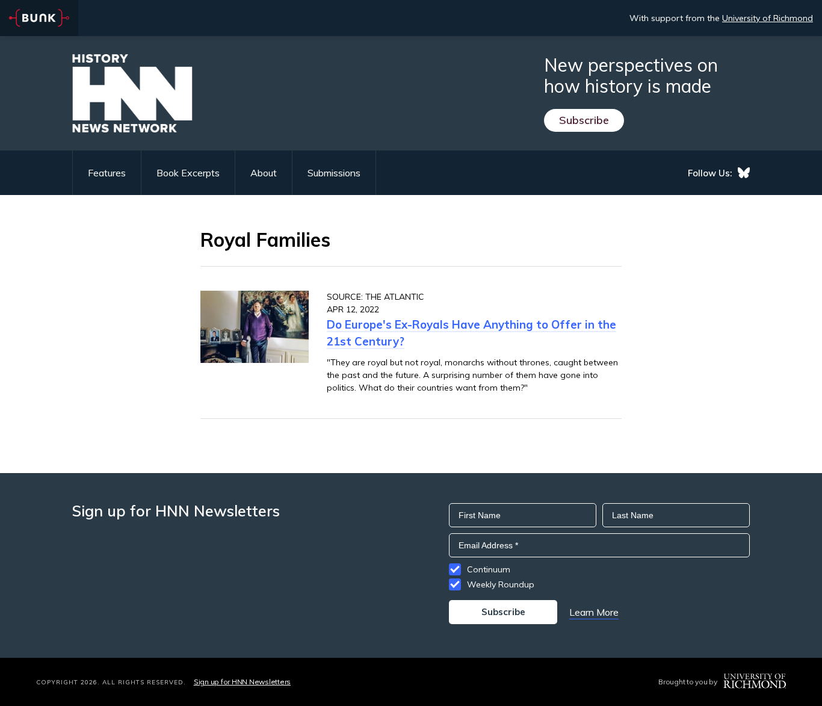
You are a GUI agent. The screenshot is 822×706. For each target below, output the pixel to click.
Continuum (488, 569)
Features (107, 173)
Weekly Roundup (500, 584)
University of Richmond (767, 18)
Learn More (594, 612)
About (263, 173)
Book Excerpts (188, 173)
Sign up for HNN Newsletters (242, 681)
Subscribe (584, 120)
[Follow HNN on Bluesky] (744, 173)
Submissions (333, 173)
